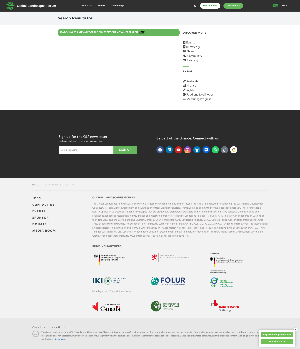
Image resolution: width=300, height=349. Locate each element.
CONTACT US (43, 204)
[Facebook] (160, 149)
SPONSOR (40, 217)
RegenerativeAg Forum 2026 (277, 334)
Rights (190, 90)
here (142, 32)
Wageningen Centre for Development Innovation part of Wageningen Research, (177, 232)
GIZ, (202, 224)
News (190, 51)
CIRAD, (207, 220)
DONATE (39, 224)
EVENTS (39, 211)
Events (101, 6)
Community (194, 56)
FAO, (186, 224)
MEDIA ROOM (44, 230)
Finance (191, 85)
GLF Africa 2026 (277, 341)
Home (35, 185)
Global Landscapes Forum (36, 6)
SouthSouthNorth (242, 228)
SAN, (230, 228)
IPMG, (135, 228)
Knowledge (117, 6)
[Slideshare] (196, 149)
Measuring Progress (198, 99)
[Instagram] (187, 149)
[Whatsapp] (215, 149)
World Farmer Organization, (236, 232)
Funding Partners (107, 246)
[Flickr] (206, 149)
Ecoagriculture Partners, (112, 224)
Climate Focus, (220, 220)
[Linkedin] (169, 149)
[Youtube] (178, 149)
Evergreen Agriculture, (171, 224)
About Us (86, 6)
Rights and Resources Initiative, (210, 228)
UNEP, (130, 232)
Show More (60, 339)
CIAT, (178, 220)
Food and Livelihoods (200, 94)
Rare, (190, 228)
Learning (192, 60)
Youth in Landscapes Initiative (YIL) (170, 236)
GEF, (197, 224)
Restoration (193, 81)
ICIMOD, (209, 224)
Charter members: (165, 220)
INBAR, (128, 228)
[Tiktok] (224, 149)
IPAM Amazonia (147, 228)
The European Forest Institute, (142, 224)
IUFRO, (161, 228)
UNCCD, (122, 232)
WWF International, (140, 236)
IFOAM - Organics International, (231, 224)
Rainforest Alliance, (176, 228)
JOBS (36, 198)
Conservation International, (243, 220)
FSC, (191, 224)
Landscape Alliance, (192, 220)
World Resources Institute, (115, 236)
